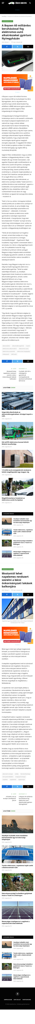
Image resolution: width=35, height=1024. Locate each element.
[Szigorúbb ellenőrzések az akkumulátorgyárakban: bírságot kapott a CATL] (17, 401)
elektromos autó (23, 348)
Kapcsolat (17, 999)
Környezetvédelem (8, 569)
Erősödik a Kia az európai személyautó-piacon (9, 798)
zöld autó (14, 354)
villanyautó (6, 354)
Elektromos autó (7, 21)
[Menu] (3, 3)
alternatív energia (8, 774)
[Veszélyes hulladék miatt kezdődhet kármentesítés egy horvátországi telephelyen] (7, 521)
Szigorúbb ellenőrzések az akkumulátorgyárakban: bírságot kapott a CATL (17, 414)
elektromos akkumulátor (10, 348)
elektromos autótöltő (9, 351)
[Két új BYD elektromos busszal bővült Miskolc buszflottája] (17, 431)
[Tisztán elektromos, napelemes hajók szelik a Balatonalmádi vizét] (7, 532)
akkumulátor (6, 346)
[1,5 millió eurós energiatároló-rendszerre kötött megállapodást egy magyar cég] (17, 459)
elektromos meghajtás (23, 351)
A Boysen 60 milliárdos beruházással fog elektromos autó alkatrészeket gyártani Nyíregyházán (25, 800)
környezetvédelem (8, 777)
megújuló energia (20, 777)
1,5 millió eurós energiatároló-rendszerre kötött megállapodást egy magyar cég (16, 471)
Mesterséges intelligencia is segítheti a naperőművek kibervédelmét (21, 553)
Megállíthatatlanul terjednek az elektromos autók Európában (13, 499)
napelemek (13, 779)
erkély (16, 774)
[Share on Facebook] (7, 46)
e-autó (28, 346)
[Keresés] (30, 3)
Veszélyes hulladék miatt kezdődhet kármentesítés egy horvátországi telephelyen (22, 520)
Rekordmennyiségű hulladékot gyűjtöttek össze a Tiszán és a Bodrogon (23, 542)
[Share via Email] (28, 46)
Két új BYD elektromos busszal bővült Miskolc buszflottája (15, 443)
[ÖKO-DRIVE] (17, 3)
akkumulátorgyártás (18, 346)
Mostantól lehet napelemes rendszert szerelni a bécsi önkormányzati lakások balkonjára (9, 375)
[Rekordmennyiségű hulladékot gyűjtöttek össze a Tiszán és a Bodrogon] (7, 543)
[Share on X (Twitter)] (17, 46)
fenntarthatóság (25, 774)
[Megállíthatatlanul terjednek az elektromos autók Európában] (17, 487)
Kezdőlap (4, 16)
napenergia (21, 779)
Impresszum (8, 999)
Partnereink (27, 999)
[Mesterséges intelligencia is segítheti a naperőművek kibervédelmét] (7, 554)
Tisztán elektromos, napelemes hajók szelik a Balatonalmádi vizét (23, 531)
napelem (5, 779)
